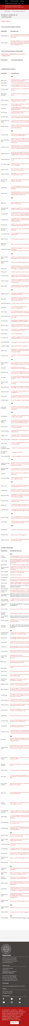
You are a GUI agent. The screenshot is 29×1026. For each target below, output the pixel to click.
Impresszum (5, 965)
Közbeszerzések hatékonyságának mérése (19, 901)
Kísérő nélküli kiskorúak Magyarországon (19, 564)
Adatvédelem (5, 969)
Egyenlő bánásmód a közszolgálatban (19, 346)
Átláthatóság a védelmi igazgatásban (19, 534)
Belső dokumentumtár (11, 3)
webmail (22, 1)
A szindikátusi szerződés (16, 452)
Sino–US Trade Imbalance (17, 333)
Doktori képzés (7, 11)
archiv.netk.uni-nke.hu (7, 991)
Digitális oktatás (14, 1)
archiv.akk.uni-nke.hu (7, 993)
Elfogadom (14, 1022)
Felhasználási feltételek (7, 968)
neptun (6, 1)
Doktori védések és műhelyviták (18, 11)
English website (5, 21)
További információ (15, 1019)
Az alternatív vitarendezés (16, 574)
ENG (22, 3)
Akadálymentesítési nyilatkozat (9, 971)
